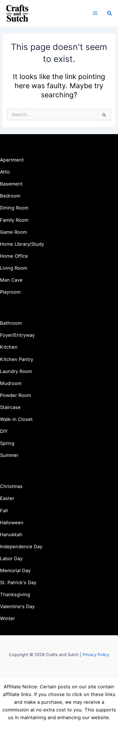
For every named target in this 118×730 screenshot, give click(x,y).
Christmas (11, 486)
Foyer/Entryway (17, 335)
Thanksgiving (15, 594)
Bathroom (11, 323)
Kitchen (8, 347)
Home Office (14, 256)
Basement (11, 184)
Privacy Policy (95, 654)
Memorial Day (15, 570)
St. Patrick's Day (18, 582)
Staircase (10, 407)
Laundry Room (16, 371)
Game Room (13, 232)
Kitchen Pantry (16, 359)
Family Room (14, 220)
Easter (7, 498)
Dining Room (14, 208)
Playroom (10, 292)
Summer (9, 455)
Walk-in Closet (16, 419)
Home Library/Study (22, 244)
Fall (4, 510)
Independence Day (21, 546)
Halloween (11, 522)
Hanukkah (11, 534)
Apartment (12, 160)
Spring (7, 443)
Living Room (13, 268)
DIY (4, 431)
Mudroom (10, 383)
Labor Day (11, 558)
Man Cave (11, 280)
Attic (5, 172)
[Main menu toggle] (94, 13)
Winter (7, 618)
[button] (109, 13)
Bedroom (10, 196)
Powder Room (15, 395)
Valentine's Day (17, 606)
